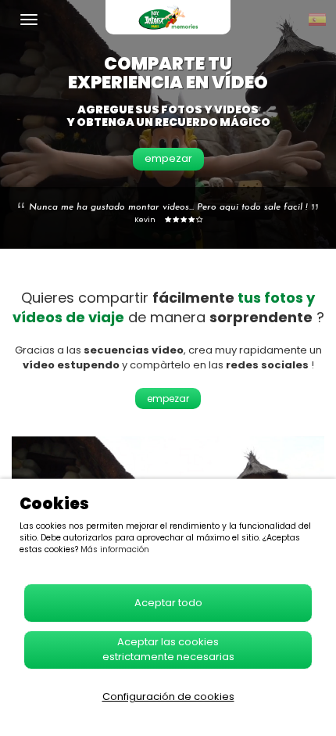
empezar (168, 158)
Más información (114, 549)
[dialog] (168, 607)
